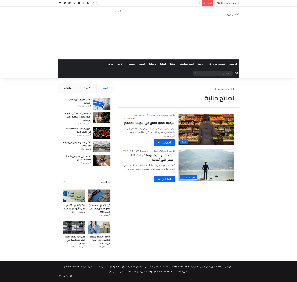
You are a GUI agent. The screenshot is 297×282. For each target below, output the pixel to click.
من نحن (112, 271)
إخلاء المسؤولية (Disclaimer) (139, 271)
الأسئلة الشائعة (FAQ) (159, 266)
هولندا (110, 64)
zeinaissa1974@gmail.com (160, 115)
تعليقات (68, 87)
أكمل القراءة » (164, 142)
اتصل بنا (121, 271)
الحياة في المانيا (187, 64)
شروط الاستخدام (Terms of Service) (170, 271)
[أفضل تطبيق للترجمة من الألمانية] (101, 104)
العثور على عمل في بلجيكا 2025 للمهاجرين (78, 158)
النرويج (120, 64)
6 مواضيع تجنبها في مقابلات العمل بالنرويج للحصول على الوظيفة (77, 116)
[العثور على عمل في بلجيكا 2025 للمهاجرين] (101, 160)
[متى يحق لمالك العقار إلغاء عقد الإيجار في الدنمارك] (74, 227)
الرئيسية (233, 64)
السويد (142, 64)
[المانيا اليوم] (233, 14)
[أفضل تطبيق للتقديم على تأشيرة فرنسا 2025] (74, 196)
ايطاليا (173, 64)
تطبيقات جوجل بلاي (216, 64)
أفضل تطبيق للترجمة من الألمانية (80, 101)
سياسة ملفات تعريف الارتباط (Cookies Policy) (84, 266)
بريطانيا (152, 64)
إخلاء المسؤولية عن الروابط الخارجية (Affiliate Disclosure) (196, 266)
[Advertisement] (117, 34)
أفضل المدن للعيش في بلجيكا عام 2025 (77, 144)
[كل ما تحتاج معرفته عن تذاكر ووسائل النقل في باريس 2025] (99, 196)
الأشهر (106, 87)
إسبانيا (163, 64)
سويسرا (131, 64)
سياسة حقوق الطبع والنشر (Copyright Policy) (127, 266)
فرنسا (200, 64)
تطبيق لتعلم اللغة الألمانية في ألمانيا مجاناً (78, 130)
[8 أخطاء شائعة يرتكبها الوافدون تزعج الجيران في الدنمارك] (99, 227)
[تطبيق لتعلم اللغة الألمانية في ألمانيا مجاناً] (101, 133)
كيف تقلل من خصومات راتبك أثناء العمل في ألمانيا (152, 157)
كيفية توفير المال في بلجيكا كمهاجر (149, 123)
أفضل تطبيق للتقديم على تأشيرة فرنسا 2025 (180, 3)
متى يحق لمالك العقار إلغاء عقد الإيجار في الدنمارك (75, 240)
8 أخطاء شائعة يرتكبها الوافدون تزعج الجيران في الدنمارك (100, 240)
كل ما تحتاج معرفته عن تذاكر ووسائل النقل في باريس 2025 (99, 208)
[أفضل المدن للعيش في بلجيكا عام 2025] (101, 146)
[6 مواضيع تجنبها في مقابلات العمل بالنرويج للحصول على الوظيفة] (101, 117)
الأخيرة (87, 87)
